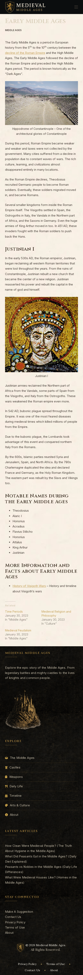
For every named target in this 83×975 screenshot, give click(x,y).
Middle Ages (13, 30)
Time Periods (14, 611)
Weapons (16, 777)
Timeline (15, 796)
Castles (14, 767)
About (14, 815)
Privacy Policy (15, 922)
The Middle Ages (22, 758)
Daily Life (16, 786)
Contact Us (13, 917)
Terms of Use (15, 927)
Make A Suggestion (19, 911)
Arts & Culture (20, 805)
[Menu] (76, 7)
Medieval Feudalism (18, 630)
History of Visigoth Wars (29, 586)
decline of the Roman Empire (25, 53)
